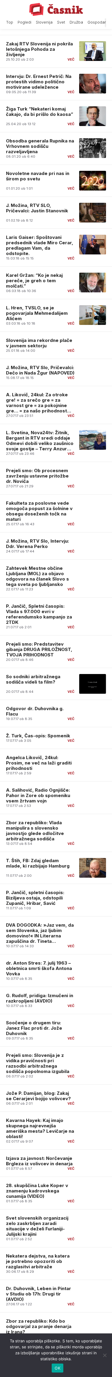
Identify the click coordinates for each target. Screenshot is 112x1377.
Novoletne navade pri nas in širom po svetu (37, 176)
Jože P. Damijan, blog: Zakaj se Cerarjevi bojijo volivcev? (38, 1095)
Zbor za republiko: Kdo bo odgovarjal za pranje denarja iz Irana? (38, 1326)
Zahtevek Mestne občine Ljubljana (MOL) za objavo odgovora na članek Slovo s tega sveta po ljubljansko (37, 576)
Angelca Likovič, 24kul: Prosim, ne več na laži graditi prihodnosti (39, 763)
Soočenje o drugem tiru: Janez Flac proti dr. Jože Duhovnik (34, 1028)
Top (9, 22)
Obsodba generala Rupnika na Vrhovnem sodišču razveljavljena (40, 146)
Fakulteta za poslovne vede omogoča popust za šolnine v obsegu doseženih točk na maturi (39, 511)
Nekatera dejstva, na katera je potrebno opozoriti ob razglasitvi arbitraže (38, 1261)
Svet (61, 22)
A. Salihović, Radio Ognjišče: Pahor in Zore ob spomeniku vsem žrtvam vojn (38, 795)
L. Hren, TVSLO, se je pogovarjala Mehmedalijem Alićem (37, 313)
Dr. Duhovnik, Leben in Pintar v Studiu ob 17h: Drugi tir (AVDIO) (38, 1294)
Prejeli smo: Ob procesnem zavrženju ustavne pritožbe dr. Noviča (37, 476)
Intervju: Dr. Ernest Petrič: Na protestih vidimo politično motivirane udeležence (38, 81)
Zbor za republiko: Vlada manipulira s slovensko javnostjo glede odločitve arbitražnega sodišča (35, 831)
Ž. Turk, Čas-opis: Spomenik (38, 736)
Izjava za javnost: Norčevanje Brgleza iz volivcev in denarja (39, 1160)
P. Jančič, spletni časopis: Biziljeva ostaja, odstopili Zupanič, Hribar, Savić (35, 898)
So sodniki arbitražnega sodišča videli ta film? (33, 679)
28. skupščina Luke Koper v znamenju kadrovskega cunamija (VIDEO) (37, 1191)
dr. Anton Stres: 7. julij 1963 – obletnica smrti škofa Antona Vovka (39, 968)
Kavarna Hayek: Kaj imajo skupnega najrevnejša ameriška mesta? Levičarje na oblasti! (40, 1128)
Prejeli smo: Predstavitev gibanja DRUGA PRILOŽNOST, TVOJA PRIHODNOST (39, 649)
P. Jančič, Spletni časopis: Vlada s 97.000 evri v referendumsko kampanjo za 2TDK (39, 614)
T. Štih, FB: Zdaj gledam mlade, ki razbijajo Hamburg (38, 863)
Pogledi (24, 22)
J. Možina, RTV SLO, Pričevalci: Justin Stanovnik (37, 208)
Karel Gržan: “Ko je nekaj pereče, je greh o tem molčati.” (34, 280)
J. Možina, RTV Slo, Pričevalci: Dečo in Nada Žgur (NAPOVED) (40, 370)
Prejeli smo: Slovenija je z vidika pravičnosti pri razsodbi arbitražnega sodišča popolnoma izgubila (37, 1063)
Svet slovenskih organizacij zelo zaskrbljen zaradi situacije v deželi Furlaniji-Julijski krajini (37, 1226)
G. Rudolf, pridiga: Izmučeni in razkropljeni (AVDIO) (39, 998)
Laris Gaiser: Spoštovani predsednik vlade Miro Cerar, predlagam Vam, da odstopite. (39, 245)
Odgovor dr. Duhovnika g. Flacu (35, 711)
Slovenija (44, 22)
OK (57, 1368)
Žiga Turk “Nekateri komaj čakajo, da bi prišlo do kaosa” (39, 111)
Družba (76, 22)
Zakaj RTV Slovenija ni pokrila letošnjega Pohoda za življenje (39, 49)
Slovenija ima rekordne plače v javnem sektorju (39, 343)
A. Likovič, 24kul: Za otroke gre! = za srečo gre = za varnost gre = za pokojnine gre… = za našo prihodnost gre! (37, 405)
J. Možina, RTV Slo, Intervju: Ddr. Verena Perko (37, 543)
